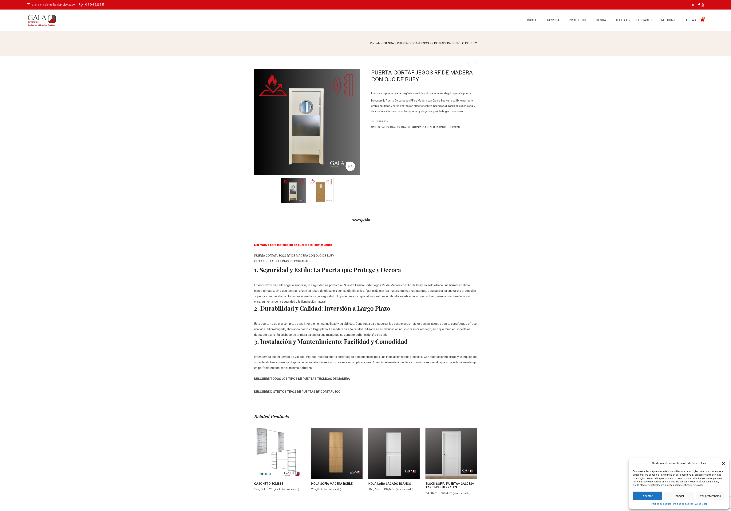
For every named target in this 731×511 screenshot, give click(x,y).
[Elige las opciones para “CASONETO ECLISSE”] (275, 475)
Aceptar (648, 496)
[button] (723, 463)
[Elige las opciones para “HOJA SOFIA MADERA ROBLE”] (332, 475)
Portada (375, 43)
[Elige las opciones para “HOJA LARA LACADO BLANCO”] (389, 475)
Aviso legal (701, 504)
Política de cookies (661, 504)
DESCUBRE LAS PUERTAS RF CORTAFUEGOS (284, 261)
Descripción (360, 220)
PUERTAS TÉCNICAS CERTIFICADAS (441, 127)
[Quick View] (285, 475)
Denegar (679, 496)
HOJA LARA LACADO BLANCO (389, 483)
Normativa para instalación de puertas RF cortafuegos (293, 245)
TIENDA (388, 43)
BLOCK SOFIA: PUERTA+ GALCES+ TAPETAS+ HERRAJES (449, 485)
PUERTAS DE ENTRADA (409, 127)
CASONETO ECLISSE (268, 483)
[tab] (360, 222)
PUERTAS (391, 127)
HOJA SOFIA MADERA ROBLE (332, 483)
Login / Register (702, 5)
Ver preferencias (710, 496)
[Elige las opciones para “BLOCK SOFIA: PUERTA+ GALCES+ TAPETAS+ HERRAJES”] (446, 475)
